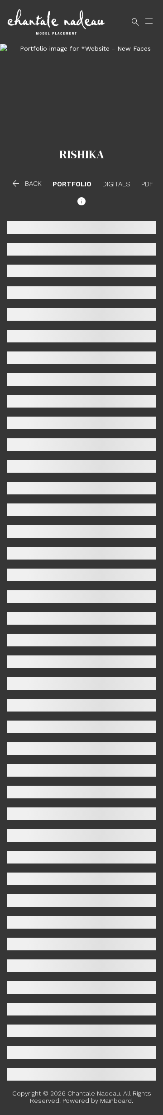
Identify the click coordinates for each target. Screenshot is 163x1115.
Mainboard (116, 1100)
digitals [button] (116, 184)
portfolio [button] (72, 184)
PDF (147, 184)
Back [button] (26, 183)
